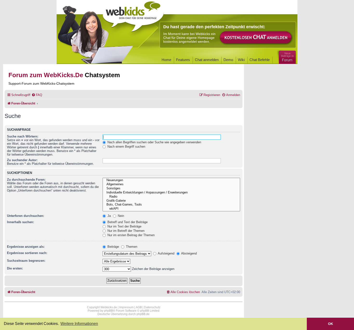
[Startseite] (133, 15)
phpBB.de (143, 314)
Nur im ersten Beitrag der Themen (130, 235)
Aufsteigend (165, 253)
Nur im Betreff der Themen (125, 231)
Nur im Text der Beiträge (123, 226)
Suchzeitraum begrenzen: (26, 260)
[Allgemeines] (171, 184)
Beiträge (112, 246)
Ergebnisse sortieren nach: (27, 253)
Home (166, 60)
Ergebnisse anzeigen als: (26, 246)
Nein (120, 216)
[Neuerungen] (171, 180)
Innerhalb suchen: (20, 222)
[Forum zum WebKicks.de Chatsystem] (286, 56)
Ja (108, 216)
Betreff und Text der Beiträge (127, 222)
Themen (131, 246)
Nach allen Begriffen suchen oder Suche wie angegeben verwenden (153, 142)
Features (183, 60)
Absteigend (188, 253)
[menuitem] (37, 94)
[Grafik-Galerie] (171, 201)
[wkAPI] (171, 209)
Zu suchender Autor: (22, 160)
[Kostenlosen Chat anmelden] (256, 37)
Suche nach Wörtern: (22, 136)
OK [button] (330, 324)
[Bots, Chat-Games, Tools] (171, 205)
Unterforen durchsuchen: (25, 216)
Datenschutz (152, 307)
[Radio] (171, 197)
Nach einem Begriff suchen (125, 146)
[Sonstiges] (171, 188)
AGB (139, 307)
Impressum (126, 307)
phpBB (108, 310)
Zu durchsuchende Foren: (26, 179)
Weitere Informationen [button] (79, 324)
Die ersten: (15, 268)
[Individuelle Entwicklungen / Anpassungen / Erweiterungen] (171, 193)
